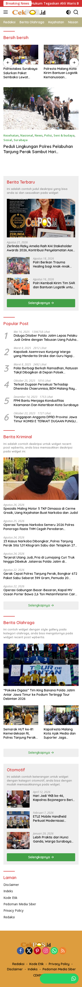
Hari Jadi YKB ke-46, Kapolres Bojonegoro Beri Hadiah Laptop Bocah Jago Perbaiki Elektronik (54, 798)
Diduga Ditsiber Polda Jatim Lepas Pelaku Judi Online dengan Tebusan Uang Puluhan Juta (46, 337)
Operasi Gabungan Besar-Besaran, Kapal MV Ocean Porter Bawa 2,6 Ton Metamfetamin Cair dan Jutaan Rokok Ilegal (39, 592)
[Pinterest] (37, 951)
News (39, 135)
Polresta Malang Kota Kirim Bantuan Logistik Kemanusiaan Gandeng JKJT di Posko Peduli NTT (61, 73)
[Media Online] (34, 12)
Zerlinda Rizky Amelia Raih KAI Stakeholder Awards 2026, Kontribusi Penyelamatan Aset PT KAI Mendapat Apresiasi (40, 248)
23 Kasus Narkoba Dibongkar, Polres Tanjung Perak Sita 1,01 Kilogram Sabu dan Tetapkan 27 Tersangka (39, 543)
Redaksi (9, 917)
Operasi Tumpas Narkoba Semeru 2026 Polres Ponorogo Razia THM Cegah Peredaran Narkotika (38, 527)
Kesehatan (11, 135)
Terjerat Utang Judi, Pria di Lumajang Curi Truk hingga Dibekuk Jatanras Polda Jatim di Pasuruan (39, 559)
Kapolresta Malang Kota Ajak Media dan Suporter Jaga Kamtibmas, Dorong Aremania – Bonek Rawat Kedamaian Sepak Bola (60, 733)
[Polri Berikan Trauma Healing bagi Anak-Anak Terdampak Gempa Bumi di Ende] (18, 265)
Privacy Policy (13, 910)
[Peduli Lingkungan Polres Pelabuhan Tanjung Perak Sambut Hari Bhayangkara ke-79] (41, 108)
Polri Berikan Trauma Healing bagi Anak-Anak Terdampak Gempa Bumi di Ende (54, 264)
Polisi (48, 135)
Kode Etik (10, 897)
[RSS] (62, 951)
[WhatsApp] (54, 951)
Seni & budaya (64, 135)
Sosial (7, 140)
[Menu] (6, 12)
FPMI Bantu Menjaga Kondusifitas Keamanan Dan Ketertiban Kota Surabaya (46, 403)
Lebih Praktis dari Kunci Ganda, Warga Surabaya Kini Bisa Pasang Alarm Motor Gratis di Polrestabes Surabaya (54, 839)
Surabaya (21, 140)
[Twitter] (29, 951)
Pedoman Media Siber (19, 904)
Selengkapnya (39, 303)
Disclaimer (11, 884)
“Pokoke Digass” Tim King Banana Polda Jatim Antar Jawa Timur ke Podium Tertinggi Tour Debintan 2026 (39, 694)
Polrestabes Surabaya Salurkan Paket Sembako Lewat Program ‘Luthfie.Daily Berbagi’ (20, 73)
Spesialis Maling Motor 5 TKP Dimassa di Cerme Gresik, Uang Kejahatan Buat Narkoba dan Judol (40, 511)
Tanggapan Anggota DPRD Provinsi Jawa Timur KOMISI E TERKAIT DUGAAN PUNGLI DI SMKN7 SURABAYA (45, 419)
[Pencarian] (76, 12)
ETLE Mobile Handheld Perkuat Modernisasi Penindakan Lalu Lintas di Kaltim (52, 818)
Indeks (8, 891)
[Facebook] (20, 951)
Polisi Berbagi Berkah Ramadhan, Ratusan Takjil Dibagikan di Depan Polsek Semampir (46, 370)
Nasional (26, 135)
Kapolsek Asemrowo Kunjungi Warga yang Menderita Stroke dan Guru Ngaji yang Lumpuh (43, 354)
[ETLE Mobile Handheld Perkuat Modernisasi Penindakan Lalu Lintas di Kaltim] (18, 819)
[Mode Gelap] (68, 12)
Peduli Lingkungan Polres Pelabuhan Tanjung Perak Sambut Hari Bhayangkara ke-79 (38, 152)
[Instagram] (45, 951)
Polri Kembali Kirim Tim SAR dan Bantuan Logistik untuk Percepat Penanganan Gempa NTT (54, 285)
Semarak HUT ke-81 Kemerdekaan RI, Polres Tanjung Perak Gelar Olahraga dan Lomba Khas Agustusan (19, 733)
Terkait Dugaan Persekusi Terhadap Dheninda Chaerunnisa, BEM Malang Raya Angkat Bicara (45, 386)
